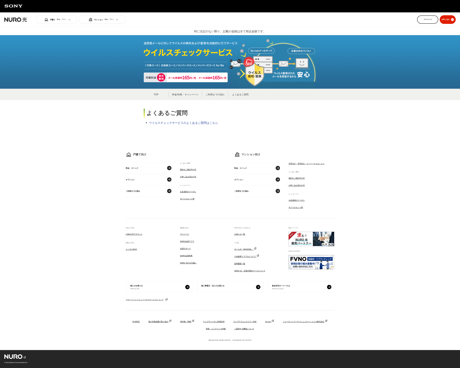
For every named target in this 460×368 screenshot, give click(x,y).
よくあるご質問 (240, 94)
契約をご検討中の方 (188, 170)
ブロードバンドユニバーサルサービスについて (145, 300)
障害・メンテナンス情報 (216, 329)
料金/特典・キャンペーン (185, 94)
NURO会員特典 (186, 256)
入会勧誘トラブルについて (245, 256)
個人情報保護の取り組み (158, 322)
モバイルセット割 (187, 199)
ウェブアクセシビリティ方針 (245, 322)
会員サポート (185, 249)
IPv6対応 (136, 322)
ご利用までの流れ (215, 94)
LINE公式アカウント (134, 234)
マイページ (184, 234)
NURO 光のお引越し (188, 263)
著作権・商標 (186, 322)
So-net (268, 322)
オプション (130, 180)
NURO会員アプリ (187, 241)
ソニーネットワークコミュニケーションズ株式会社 (304, 322)
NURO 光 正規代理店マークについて (249, 271)
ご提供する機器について (244, 329)
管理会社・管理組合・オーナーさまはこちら (307, 164)
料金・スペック (132, 168)
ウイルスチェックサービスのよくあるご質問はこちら (183, 122)
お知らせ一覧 (239, 234)
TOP (156, 94)
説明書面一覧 (239, 264)
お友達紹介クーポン (188, 192)
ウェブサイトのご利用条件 (214, 322)
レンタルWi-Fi (131, 249)
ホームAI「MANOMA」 (244, 249)
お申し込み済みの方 (188, 177)
